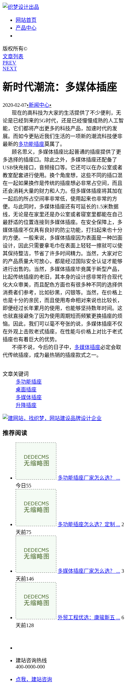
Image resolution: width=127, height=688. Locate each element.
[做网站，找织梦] (52, 418)
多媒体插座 (87, 347)
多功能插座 (31, 144)
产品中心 (26, 28)
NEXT (10, 68)
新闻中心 (26, 35)
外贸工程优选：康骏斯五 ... (89, 617)
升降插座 (26, 405)
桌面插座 (26, 389)
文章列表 (13, 56)
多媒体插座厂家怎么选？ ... (89, 571)
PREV (9, 62)
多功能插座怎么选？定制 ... (89, 524)
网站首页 (26, 20)
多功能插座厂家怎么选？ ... (89, 478)
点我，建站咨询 (34, 679)
